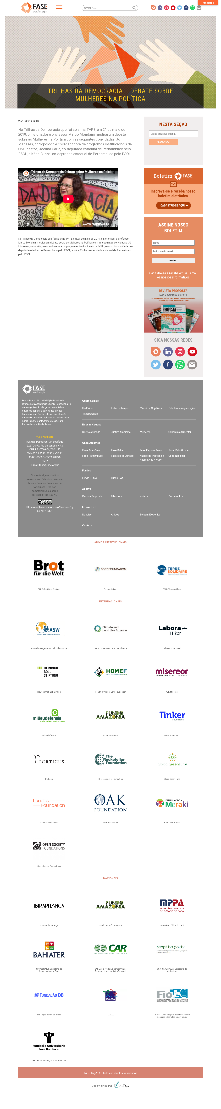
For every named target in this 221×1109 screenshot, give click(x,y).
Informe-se (89, 507)
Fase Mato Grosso (178, 450)
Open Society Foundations (49, 866)
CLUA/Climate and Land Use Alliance (110, 648)
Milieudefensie (49, 735)
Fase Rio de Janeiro (122, 455)
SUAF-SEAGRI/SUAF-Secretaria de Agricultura (172, 970)
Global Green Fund (172, 779)
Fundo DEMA (89, 478)
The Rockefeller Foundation (110, 779)
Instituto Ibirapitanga (49, 925)
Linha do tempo (119, 408)
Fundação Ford (110, 589)
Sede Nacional (176, 455)
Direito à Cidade (91, 432)
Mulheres (145, 432)
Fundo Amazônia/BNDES (110, 925)
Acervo (86, 488)
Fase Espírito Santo (151, 450)
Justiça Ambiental (121, 432)
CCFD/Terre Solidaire (172, 589)
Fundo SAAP (118, 478)
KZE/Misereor (172, 692)
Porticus (49, 779)
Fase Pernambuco (92, 455)
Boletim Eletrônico (150, 514)
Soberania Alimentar (179, 432)
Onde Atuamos (91, 442)
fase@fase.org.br (49, 465)
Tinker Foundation (172, 735)
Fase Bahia (117, 450)
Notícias (87, 514)
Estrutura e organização (181, 408)
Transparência (90, 413)
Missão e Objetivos (151, 408)
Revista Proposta (92, 496)
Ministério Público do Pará (172, 925)
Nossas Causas (91, 424)
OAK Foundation (110, 822)
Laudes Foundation (49, 822)
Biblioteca (116, 496)
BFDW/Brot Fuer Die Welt (49, 589)
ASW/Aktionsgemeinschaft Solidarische (49, 648)
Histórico (87, 408)
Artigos (115, 514)
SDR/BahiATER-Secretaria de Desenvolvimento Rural (49, 970)
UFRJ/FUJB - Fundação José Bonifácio (49, 1060)
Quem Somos (90, 400)
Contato (87, 525)
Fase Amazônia (91, 450)
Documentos (175, 496)
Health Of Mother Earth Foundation (110, 692)
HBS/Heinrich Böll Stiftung (49, 692)
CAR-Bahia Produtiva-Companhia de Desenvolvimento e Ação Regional (111, 970)
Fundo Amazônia (110, 735)
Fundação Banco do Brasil (49, 1015)
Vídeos (144, 496)
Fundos (86, 470)
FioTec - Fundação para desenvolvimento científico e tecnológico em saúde (172, 1016)
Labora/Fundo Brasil (172, 648)
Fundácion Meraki (172, 822)
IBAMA (111, 1015)
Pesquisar (163, 141)
